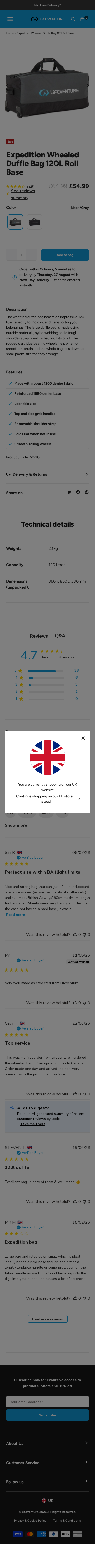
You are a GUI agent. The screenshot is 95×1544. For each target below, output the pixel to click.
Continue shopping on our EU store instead (44, 799)
